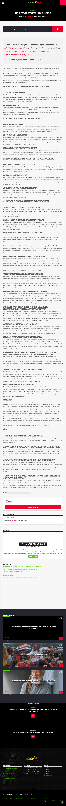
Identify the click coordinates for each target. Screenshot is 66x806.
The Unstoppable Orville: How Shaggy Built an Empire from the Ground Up (23, 569)
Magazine (49, 775)
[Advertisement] (33, 594)
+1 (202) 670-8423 (9, 773)
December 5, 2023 (36, 60)
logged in (14, 520)
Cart (39, 798)
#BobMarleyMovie (19, 51)
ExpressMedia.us (30, 794)
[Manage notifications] (62, 802)
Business (46, 798)
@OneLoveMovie (21, 48)
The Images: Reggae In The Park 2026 (12, 571)
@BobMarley (9, 48)
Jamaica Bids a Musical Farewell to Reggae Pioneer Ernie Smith (20, 578)
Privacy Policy (8, 798)
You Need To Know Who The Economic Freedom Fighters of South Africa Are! (33, 710)
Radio (48, 773)
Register (48, 767)
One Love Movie (26, 493)
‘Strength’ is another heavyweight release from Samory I (33, 732)
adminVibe (30, 16)
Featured (32, 10)
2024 (10, 493)
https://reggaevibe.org (11, 768)
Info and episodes (33, 556)
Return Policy (19, 798)
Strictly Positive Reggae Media (31, 773)
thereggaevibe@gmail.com (11, 778)
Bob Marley (17, 493)
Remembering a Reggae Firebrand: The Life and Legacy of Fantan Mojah (22, 566)
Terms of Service (30, 798)
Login (48, 769)
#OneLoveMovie (32, 51)
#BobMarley (44, 51)
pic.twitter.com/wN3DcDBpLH (16, 55)
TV (48, 771)
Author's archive (33, 507)
